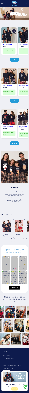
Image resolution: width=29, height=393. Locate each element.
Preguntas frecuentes (8, 358)
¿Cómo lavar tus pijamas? (9, 362)
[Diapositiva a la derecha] (17, 241)
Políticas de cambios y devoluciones (12, 365)
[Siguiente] (27, 41)
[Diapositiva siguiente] (18, 22)
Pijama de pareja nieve (7, 85)
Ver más (14, 13)
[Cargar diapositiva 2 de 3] (14, 22)
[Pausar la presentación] (27, 22)
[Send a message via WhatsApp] (25, 387)
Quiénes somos (6, 355)
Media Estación (5, 235)
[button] (1, 3)
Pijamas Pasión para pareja (8, 126)
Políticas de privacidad (8, 368)
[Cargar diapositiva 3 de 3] (16, 22)
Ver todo (14, 60)
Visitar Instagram (14, 287)
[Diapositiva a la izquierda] (11, 241)
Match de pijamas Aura (7, 44)
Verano (18, 234)
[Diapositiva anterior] (10, 22)
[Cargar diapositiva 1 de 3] (13, 22)
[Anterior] (1, 41)
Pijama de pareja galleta (24, 85)
